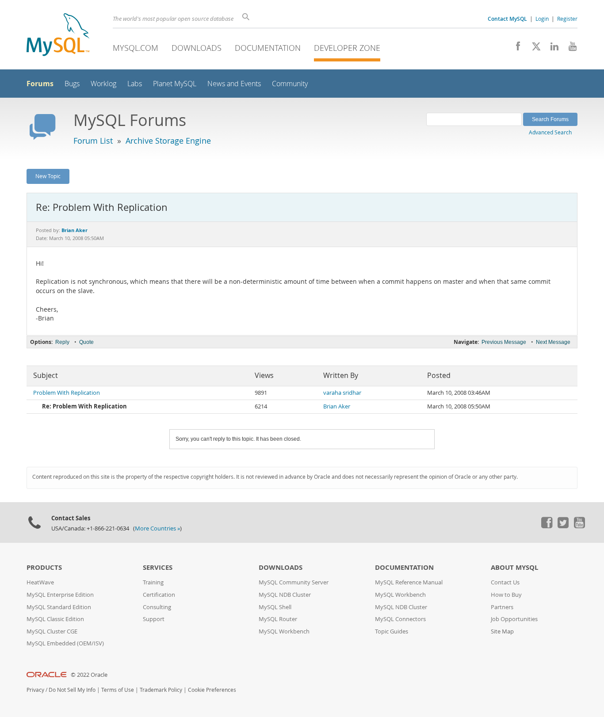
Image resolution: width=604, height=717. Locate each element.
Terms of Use (117, 689)
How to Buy (506, 595)
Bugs (72, 83)
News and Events (234, 83)
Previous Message (504, 342)
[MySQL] (58, 35)
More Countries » (157, 528)
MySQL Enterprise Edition (60, 595)
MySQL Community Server (294, 582)
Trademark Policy (161, 689)
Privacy (35, 689)
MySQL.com (135, 47)
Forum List (93, 140)
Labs (134, 83)
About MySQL (514, 567)
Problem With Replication (66, 393)
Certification (159, 595)
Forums (40, 83)
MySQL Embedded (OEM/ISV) (65, 643)
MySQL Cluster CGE (52, 631)
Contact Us (505, 582)
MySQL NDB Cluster (285, 595)
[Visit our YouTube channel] (569, 48)
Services (157, 567)
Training (153, 582)
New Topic (48, 175)
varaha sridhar (342, 393)
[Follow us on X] (533, 48)
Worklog (103, 83)
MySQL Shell (275, 607)
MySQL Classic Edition (55, 619)
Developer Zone (347, 47)
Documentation (268, 47)
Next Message (553, 342)
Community (290, 83)
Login (542, 18)
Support (153, 619)
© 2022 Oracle (89, 675)
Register (567, 18)
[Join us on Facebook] (515, 48)
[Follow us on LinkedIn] (551, 48)
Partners (502, 607)
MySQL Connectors (400, 619)
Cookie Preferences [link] (212, 689)
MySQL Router (278, 619)
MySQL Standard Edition (59, 607)
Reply (62, 342)
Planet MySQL (174, 83)
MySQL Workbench (284, 631)
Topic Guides (391, 631)
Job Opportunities (514, 619)
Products (44, 567)
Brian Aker (336, 406)
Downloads (197, 47)
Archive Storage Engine (168, 140)
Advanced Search (550, 132)
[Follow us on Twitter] (563, 526)
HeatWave (40, 582)
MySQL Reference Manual (409, 582)
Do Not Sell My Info (72, 689)
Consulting (157, 607)
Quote (86, 342)
